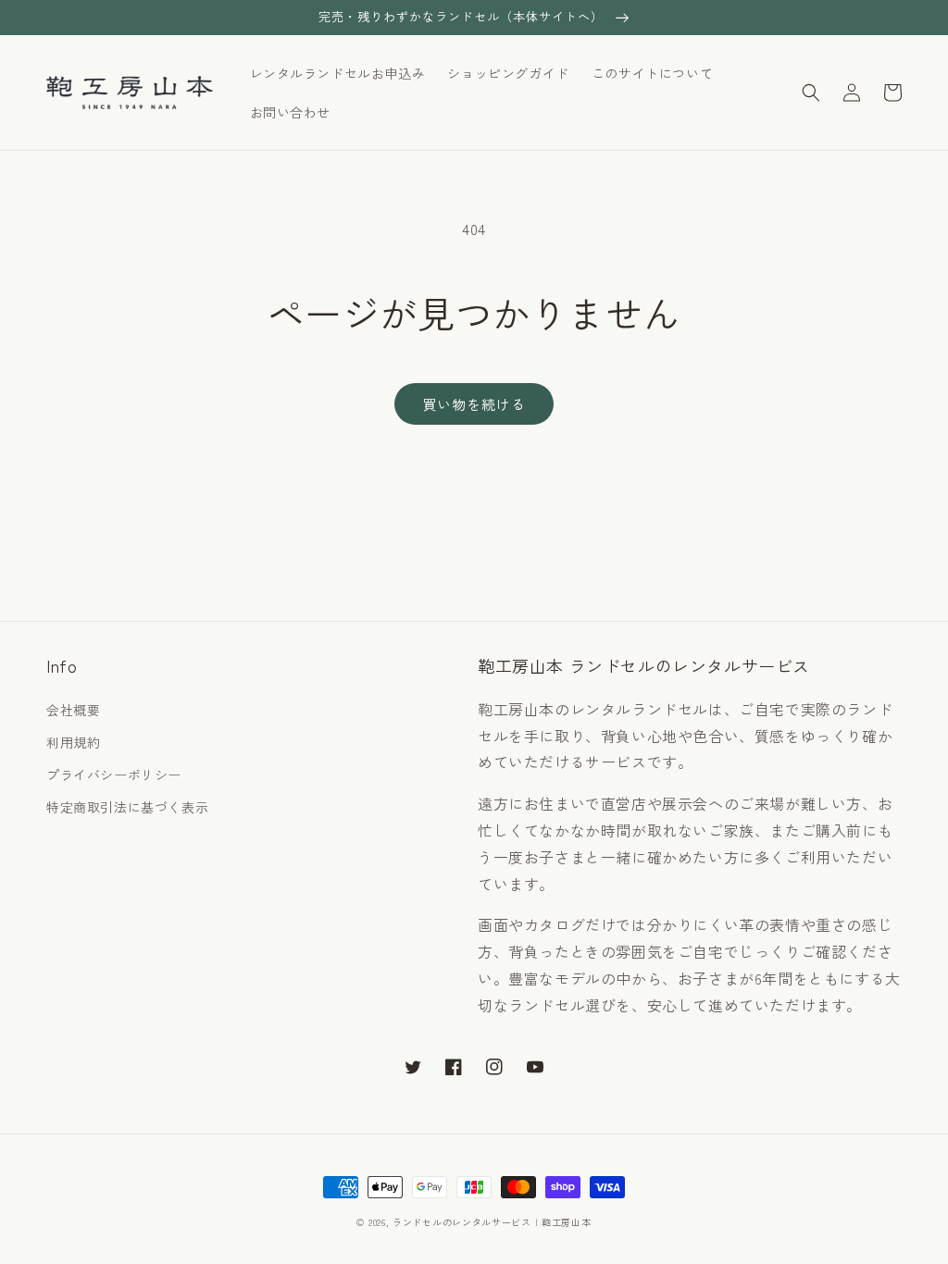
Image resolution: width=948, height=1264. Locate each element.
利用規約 (73, 742)
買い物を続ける (474, 404)
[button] (811, 92)
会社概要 (73, 709)
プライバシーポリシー (113, 774)
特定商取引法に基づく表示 (127, 807)
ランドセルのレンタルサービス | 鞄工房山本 (492, 1222)
